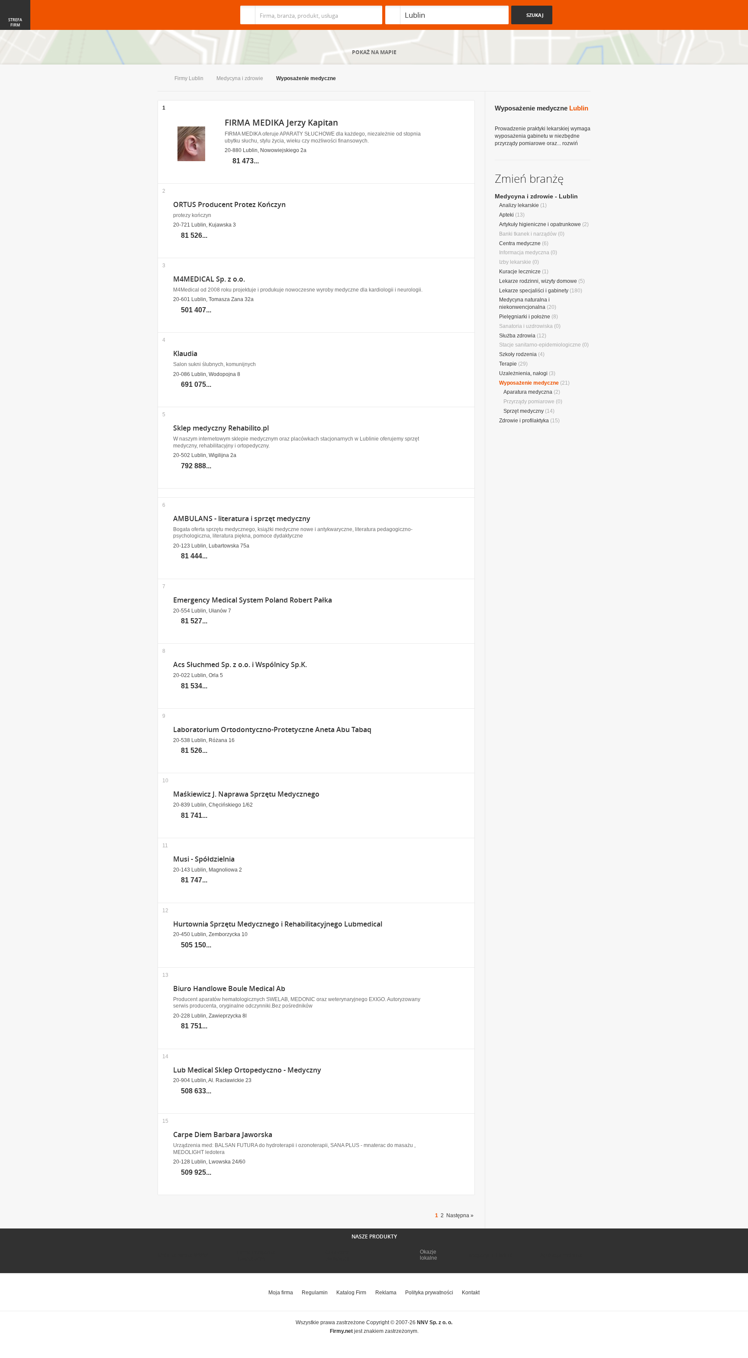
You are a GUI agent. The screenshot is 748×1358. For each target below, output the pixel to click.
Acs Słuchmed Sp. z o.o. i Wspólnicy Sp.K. (240, 664)
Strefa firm (15, 22)
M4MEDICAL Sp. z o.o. (209, 279)
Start (159, 79)
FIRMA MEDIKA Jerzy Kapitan (281, 122)
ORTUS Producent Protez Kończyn (229, 204)
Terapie (508, 364)
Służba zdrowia (517, 336)
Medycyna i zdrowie (239, 78)
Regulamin (315, 1293)
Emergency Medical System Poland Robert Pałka (252, 600)
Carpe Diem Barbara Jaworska (222, 1134)
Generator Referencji (338, 1255)
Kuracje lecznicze (520, 272)
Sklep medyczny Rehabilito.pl (221, 428)
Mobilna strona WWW (183, 1255)
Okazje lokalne (428, 1255)
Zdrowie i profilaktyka (524, 421)
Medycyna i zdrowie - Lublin (536, 196)
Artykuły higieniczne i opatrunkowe (540, 224)
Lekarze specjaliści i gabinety (533, 291)
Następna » (460, 1215)
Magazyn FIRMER (490, 1255)
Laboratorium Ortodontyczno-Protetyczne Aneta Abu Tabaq (272, 729)
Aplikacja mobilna (561, 1255)
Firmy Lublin (188, 78)
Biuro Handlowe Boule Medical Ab (229, 988)
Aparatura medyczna (527, 392)
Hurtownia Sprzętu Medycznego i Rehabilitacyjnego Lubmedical (277, 924)
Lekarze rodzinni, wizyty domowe (538, 281)
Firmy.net (183, 15)
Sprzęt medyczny (523, 411)
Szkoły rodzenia (518, 354)
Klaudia (185, 353)
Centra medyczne (520, 243)
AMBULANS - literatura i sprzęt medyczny (241, 518)
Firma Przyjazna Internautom (256, 1255)
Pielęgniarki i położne (524, 317)
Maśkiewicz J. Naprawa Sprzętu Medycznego (246, 794)
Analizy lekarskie (519, 205)
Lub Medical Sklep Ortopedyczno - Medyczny (247, 1070)
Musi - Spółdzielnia (204, 859)
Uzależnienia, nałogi (523, 373)
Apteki (506, 215)
